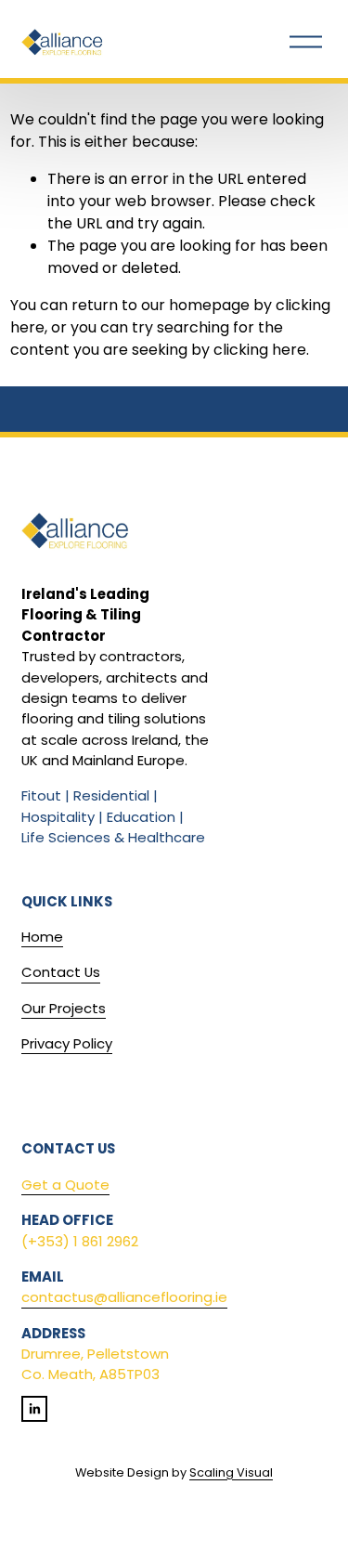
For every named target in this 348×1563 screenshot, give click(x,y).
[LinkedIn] (34, 1409)
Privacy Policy (66, 1043)
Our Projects (63, 1008)
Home (42, 936)
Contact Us (60, 972)
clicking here (259, 349)
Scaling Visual (231, 1472)
